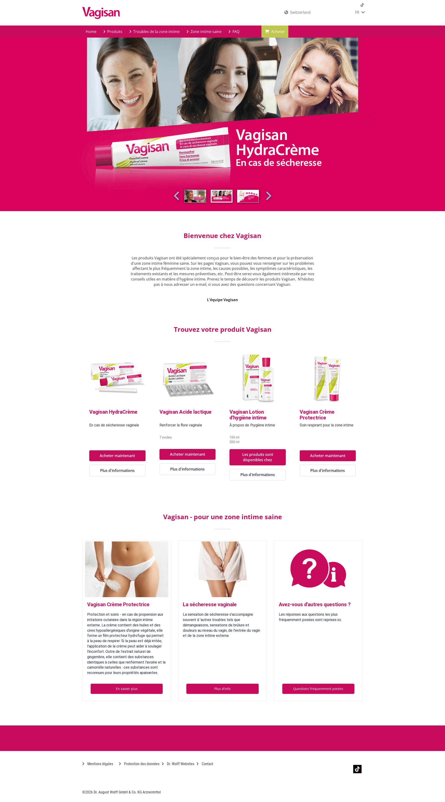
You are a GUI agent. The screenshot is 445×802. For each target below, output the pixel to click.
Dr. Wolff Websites (180, 764)
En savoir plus (127, 688)
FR (357, 12)
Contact (207, 764)
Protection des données (141, 764)
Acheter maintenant (117, 455)
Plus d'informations (117, 470)
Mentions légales (99, 764)
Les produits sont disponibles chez (257, 457)
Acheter (277, 31)
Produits (114, 31)
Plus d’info (222, 688)
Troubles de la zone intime (156, 31)
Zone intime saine (206, 31)
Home (91, 31)
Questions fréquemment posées (318, 688)
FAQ (235, 31)
